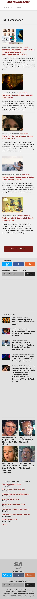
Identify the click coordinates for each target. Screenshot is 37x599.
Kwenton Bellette (24, 215)
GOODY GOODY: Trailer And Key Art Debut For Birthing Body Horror (23, 358)
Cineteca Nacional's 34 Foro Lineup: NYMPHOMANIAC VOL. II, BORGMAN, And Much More (18, 52)
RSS (30, 575)
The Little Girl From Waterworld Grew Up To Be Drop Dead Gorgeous (9, 468)
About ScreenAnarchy (14, 590)
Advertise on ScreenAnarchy (24, 593)
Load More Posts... (18, 249)
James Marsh (23, 93)
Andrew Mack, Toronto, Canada (13, 489)
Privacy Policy (22, 591)
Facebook (19, 575)
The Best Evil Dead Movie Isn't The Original (26, 466)
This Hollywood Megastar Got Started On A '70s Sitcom (9, 441)
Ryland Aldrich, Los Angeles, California (16, 514)
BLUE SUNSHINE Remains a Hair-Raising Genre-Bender (23, 333)
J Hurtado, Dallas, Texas (10, 499)
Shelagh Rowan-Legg (9, 519)
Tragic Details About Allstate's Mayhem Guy (26, 440)
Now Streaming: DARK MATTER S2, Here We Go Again (23, 321)
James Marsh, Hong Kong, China (13, 504)
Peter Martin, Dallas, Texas (11, 484)
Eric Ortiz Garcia (23, 47)
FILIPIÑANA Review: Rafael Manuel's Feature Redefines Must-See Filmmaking (23, 346)
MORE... (5, 524)
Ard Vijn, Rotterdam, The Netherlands (15, 494)
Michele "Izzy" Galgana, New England (15, 509)
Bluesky (8, 575)
